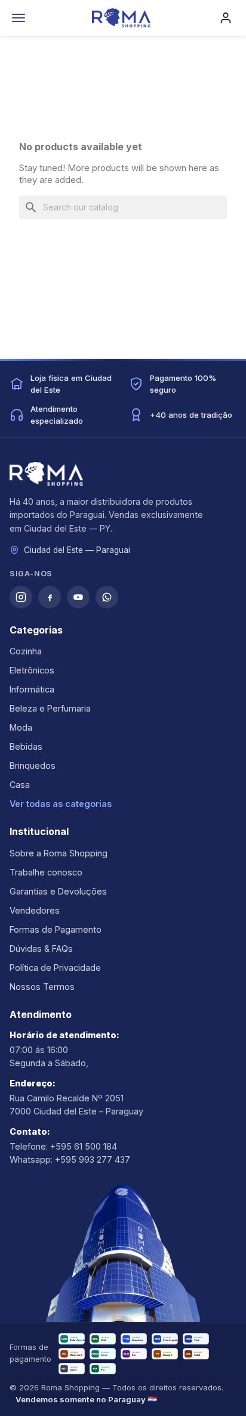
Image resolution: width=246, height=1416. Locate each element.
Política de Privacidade (55, 967)
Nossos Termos (42, 987)
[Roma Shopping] (121, 17)
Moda (21, 727)
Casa (20, 785)
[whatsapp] (107, 597)
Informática (32, 689)
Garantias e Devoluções (58, 891)
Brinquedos (33, 765)
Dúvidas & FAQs (41, 948)
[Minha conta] (226, 18)
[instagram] (21, 597)
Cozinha (26, 651)
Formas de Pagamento (56, 929)
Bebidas (26, 746)
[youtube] (78, 597)
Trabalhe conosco (46, 872)
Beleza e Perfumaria (50, 708)
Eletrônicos (32, 670)
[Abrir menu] (18, 18)
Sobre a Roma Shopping (58, 853)
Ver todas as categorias (61, 804)
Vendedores (35, 910)
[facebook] (49, 597)
